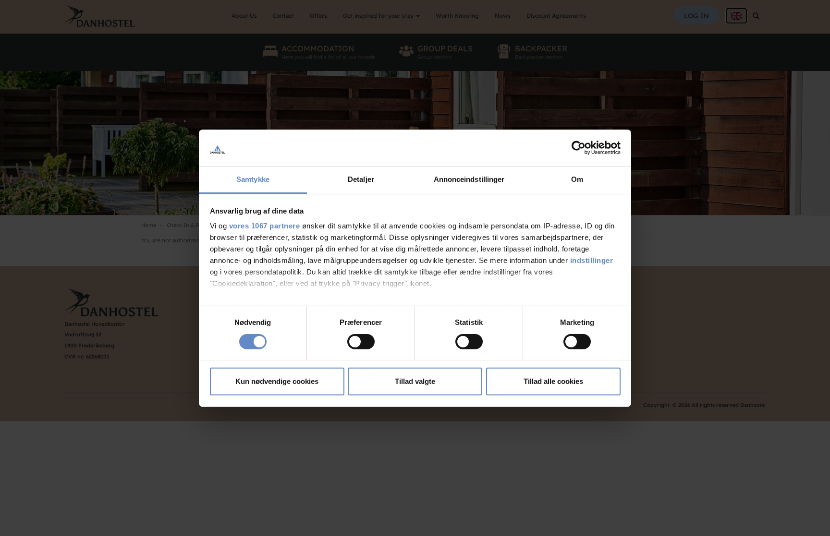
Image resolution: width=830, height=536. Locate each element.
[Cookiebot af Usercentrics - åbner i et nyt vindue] (579, 148)
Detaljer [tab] (361, 179)
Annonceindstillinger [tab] (469, 179)
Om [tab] (577, 179)
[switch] (361, 341)
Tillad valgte (415, 381)
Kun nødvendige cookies (276, 381)
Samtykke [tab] (252, 179)
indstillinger (591, 260)
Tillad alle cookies (553, 381)
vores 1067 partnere (264, 226)
